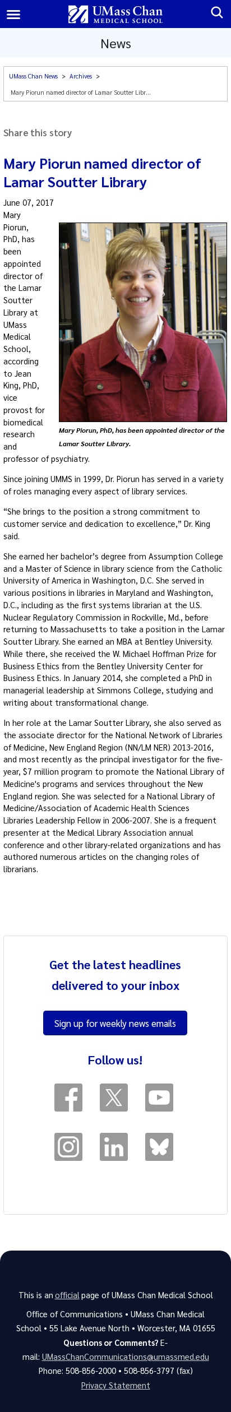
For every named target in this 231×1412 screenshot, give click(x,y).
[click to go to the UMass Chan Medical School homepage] (115, 14)
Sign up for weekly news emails (115, 1023)
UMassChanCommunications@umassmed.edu (125, 1356)
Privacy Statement (115, 1385)
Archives (81, 76)
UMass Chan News (33, 76)
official (67, 1295)
